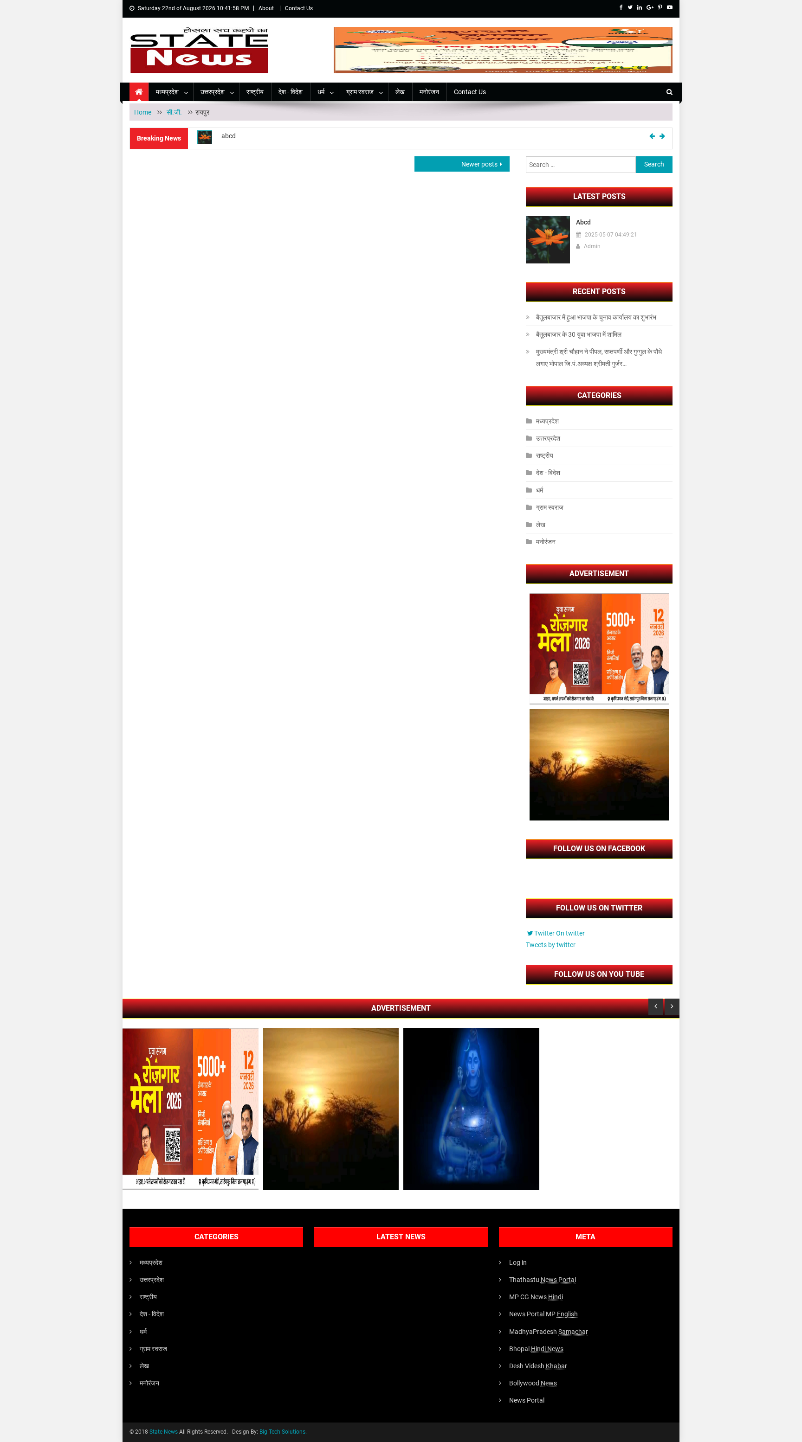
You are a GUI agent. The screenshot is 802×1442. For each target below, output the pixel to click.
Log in (518, 1262)
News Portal (526, 1400)
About (266, 8)
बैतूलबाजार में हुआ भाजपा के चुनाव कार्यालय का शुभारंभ (596, 317)
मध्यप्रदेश (167, 92)
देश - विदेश (290, 92)
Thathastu (542, 1279)
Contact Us (299, 8)
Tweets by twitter (551, 945)
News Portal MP (543, 1314)
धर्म (320, 92)
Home (142, 112)
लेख (400, 92)
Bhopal (536, 1348)
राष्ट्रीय (255, 92)
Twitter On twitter (559, 933)
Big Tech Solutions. (283, 1432)
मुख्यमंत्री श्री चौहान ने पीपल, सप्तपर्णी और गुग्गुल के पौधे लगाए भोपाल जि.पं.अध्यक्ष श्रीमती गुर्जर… (599, 357)
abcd (228, 136)
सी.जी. (175, 112)
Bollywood (533, 1383)
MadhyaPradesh (548, 1331)
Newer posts (479, 164)
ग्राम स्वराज (360, 92)
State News (163, 1432)
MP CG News (536, 1297)
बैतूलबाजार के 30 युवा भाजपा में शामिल (578, 334)
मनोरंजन (429, 92)
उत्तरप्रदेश (212, 92)
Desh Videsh (538, 1366)
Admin (592, 246)
